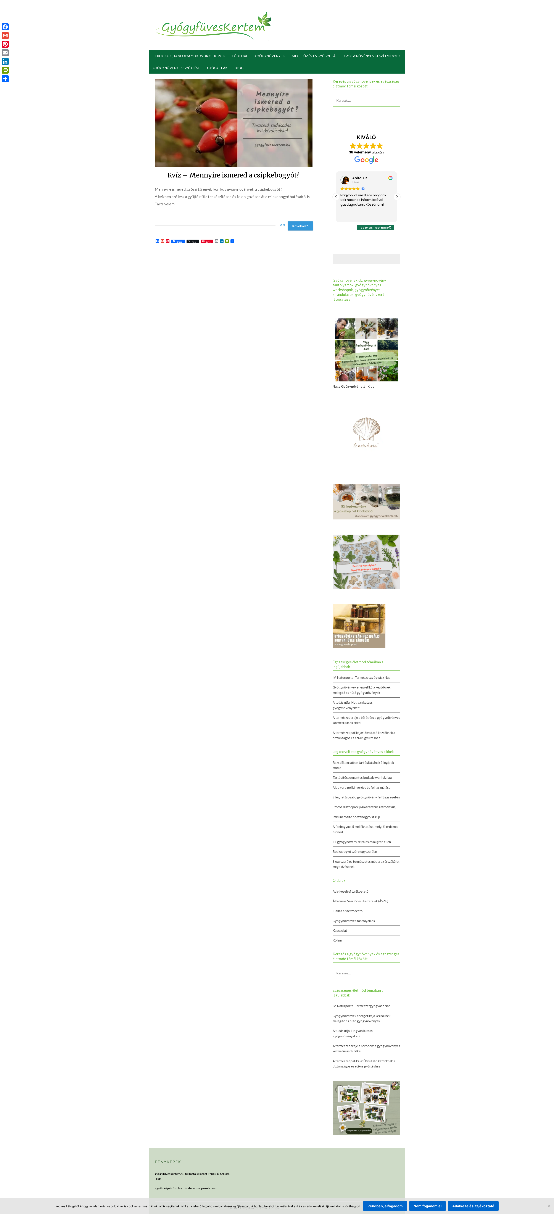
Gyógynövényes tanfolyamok (354, 921)
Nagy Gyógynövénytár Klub (353, 386)
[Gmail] (5, 35)
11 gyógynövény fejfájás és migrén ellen (362, 842)
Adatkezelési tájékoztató (351, 891)
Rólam (337, 940)
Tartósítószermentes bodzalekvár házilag (362, 777)
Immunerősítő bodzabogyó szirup (356, 817)
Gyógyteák (217, 68)
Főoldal (240, 56)
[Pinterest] (5, 44)
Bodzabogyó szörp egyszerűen (355, 851)
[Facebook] (5, 27)
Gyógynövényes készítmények (372, 56)
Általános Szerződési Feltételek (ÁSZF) (360, 901)
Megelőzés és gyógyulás (314, 56)
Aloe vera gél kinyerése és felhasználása (361, 787)
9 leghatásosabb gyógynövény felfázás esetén (366, 797)
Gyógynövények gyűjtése (176, 68)
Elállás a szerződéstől (348, 911)
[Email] (5, 52)
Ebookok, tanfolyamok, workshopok (190, 56)
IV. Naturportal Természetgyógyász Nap (361, 677)
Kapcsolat (340, 930)
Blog (239, 68)
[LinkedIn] (5, 61)
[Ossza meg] (5, 78)
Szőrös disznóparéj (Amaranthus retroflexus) (364, 807)
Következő (300, 226)
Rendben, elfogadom (385, 1206)
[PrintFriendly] (5, 70)
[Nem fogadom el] (548, 1206)
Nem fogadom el (427, 1206)
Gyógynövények (270, 56)
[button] (397, 196)
